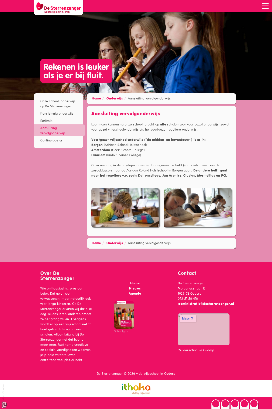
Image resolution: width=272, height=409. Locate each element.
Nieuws (135, 288)
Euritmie (46, 120)
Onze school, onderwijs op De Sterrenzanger (58, 103)
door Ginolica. (3, 391)
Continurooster (51, 140)
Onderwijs (114, 98)
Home (96, 98)
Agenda (135, 293)
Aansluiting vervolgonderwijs (53, 130)
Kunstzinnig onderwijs (57, 113)
